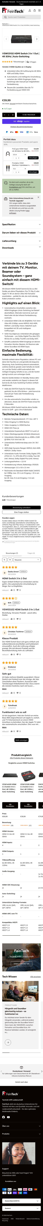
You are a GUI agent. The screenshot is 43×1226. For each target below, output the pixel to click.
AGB (12, 1219)
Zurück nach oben (21, 1082)
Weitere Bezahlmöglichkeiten (21, 127)
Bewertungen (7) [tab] (12, 553)
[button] (34, 10)
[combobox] (21, 17)
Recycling (5, 1220)
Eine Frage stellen (21, 512)
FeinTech (9, 1215)
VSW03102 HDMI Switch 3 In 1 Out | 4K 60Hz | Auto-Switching (20, 25)
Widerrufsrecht (20, 1219)
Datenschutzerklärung (33, 1219)
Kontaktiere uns (15, 187)
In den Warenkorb (29, 115)
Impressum (5, 1219)
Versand (12, 103)
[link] (7, 153)
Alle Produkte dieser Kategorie (21, 758)
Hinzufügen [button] (33, 158)
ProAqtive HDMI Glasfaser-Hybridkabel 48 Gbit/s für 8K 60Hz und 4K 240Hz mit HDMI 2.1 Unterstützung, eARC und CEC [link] (21, 164)
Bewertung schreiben (21, 507)
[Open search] (4, 560)
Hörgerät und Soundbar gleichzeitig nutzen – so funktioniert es (15, 1011)
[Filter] (10, 560)
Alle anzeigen (35, 977)
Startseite (5, 23)
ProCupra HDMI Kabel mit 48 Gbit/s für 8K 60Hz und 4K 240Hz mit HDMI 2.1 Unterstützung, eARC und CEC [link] (21, 150)
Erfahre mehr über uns (21, 964)
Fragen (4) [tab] (31, 553)
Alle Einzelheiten (10, 805)
